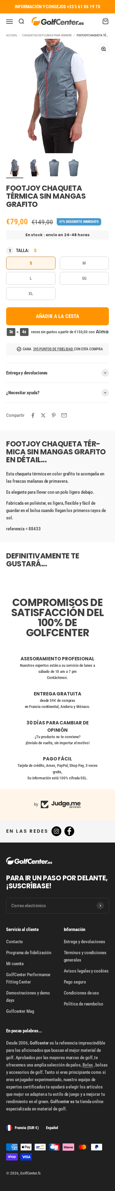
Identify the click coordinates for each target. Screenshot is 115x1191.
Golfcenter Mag (20, 1011)
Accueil (11, 35)
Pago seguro (75, 982)
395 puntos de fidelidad (53, 349)
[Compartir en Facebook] (33, 415)
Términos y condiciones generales (85, 956)
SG (84, 278)
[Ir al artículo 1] (14, 168)
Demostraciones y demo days (28, 996)
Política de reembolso (83, 1004)
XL (31, 293)
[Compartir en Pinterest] (53, 415)
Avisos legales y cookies (86, 971)
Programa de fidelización (28, 952)
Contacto (14, 941)
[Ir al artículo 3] (54, 168)
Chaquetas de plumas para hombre (47, 35)
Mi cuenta (15, 963)
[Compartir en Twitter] (43, 415)
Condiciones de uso (81, 993)
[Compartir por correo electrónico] (64, 415)
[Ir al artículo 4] (73, 168)
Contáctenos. (57, 677)
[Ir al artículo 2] (34, 168)
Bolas (87, 1065)
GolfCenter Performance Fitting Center (28, 978)
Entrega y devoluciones (84, 941)
